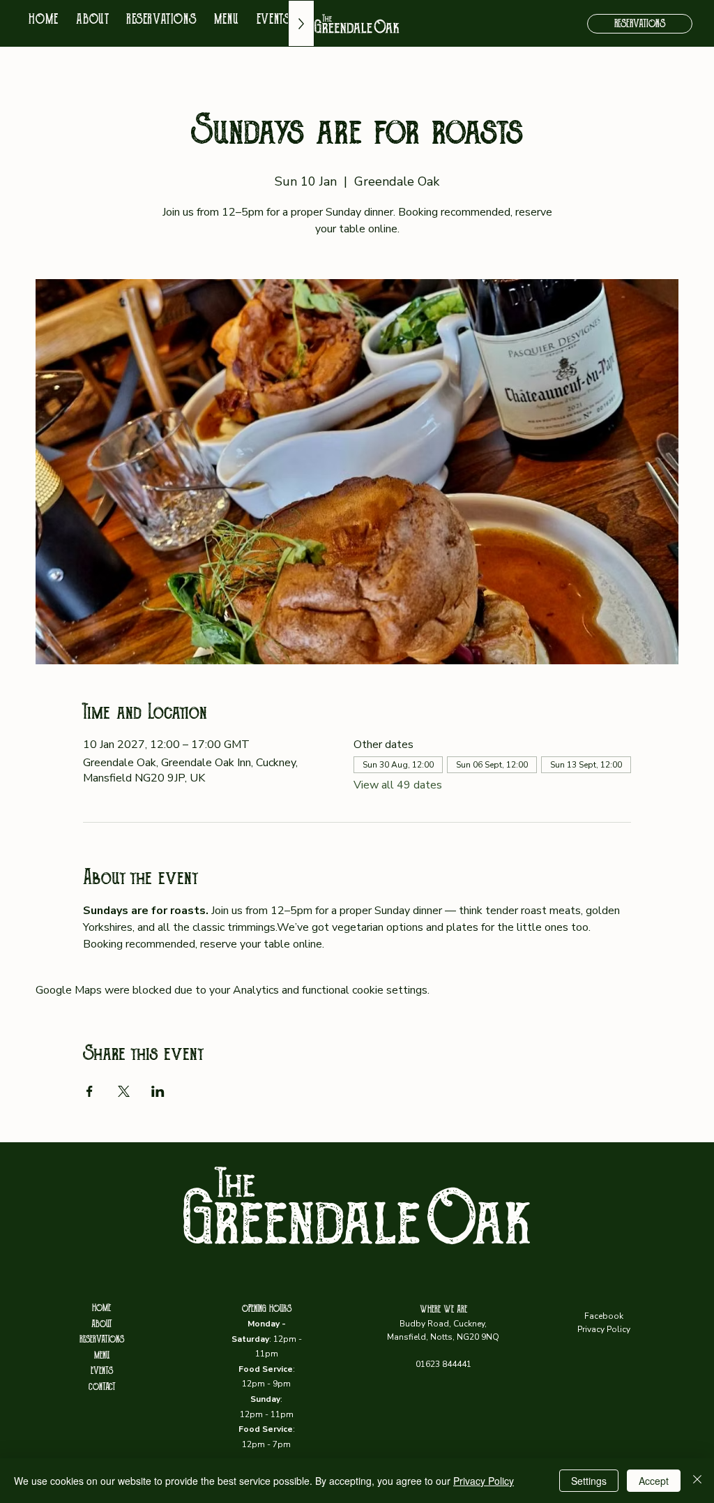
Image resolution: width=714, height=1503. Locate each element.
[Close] (697, 1481)
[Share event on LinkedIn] (158, 1091)
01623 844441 (443, 1364)
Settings (589, 1481)
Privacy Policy (603, 1329)
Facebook (603, 1316)
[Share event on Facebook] (89, 1091)
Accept (654, 1481)
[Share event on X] (123, 1091)
